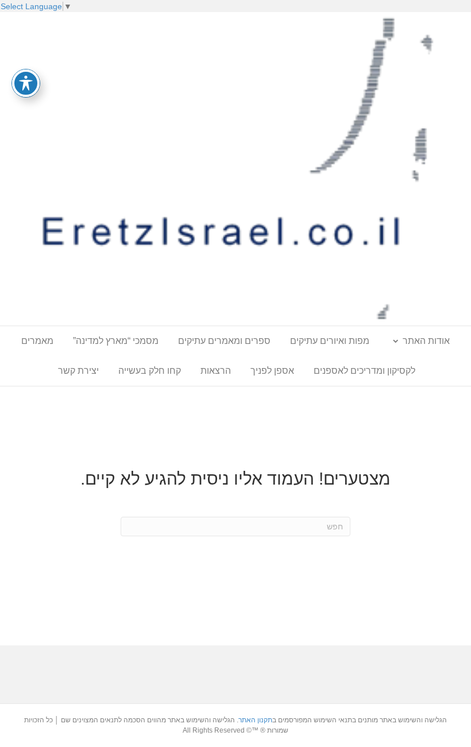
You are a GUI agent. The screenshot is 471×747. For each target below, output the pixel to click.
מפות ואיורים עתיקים (329, 341)
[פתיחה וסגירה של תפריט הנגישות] (26, 83)
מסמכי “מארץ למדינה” (116, 341)
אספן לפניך (272, 371)
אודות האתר (426, 341)
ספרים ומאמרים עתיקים (224, 341)
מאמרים (37, 341)
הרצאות (215, 371)
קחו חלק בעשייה (149, 371)
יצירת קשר (78, 371)
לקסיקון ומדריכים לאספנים (364, 371)
